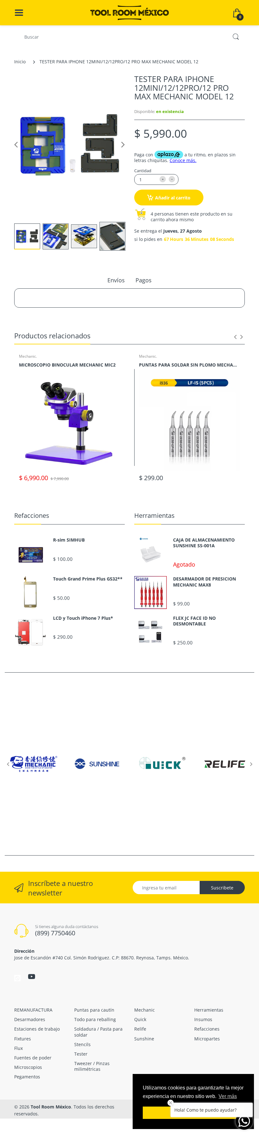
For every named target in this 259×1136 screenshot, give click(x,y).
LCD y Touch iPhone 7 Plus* (83, 618)
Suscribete (222, 888)
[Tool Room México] (129, 12)
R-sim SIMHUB (69, 540)
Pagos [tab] (144, 280)
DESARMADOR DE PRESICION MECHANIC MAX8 (204, 581)
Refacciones (31, 515)
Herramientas (154, 515)
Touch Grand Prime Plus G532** (88, 579)
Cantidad (142, 170)
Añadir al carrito (172, 198)
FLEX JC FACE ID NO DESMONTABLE (194, 621)
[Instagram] (17, 977)
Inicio (20, 62)
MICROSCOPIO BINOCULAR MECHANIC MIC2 (67, 365)
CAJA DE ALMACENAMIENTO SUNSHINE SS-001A (204, 543)
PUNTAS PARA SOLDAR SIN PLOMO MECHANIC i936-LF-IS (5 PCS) (189, 365)
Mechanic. (28, 356)
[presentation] (235, 337)
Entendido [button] (193, 1112)
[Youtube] (31, 976)
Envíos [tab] (116, 280)
